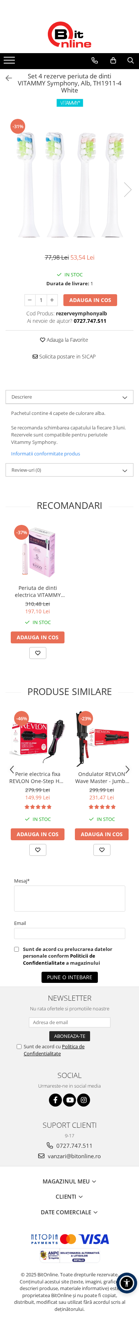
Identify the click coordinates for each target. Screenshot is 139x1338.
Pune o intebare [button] (69, 977)
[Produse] (10, 62)
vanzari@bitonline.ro (73, 1156)
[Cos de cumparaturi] (113, 60)
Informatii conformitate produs (45, 453)
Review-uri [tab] (26, 470)
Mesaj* (22, 880)
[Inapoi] (5, 78)
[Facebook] (55, 1100)
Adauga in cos (90, 299)
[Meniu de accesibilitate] (126, 1283)
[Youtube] (69, 1100)
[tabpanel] (69, 182)
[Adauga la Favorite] (37, 653)
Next (127, 189)
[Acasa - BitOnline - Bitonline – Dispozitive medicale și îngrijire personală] (70, 35)
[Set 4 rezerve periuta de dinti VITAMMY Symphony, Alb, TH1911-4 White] (69, 182)
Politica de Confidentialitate (54, 1049)
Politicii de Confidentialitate (59, 959)
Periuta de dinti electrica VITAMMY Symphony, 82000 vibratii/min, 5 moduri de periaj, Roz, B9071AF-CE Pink (37, 591)
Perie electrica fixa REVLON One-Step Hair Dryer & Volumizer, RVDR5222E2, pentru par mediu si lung (37, 777)
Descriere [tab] (21, 396)
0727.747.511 (74, 1145)
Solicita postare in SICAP (67, 356)
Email (20, 923)
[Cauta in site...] (130, 60)
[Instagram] (83, 1100)
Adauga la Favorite (66, 339)
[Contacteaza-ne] (94, 60)
